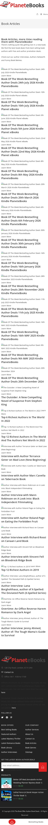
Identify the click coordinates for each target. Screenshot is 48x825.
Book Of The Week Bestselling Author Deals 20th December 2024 (22, 379)
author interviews (21, 57)
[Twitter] (2, 717)
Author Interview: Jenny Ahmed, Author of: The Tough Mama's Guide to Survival (23, 631)
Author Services (32, 729)
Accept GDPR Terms (13, 770)
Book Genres (30, 747)
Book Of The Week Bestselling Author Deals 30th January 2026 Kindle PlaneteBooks (20, 243)
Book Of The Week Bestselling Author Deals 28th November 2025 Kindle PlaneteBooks (22, 289)
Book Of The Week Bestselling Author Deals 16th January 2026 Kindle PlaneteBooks (20, 266)
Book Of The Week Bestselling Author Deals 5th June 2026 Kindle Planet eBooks (22, 128)
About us (29, 734)
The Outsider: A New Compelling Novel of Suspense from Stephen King (21, 401)
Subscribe (43, 767)
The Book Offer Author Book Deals (27, 811)
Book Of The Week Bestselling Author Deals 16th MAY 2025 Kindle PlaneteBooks (23, 335)
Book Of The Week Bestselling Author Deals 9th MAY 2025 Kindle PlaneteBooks (22, 358)
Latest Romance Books (10, 743)
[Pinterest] (11, 717)
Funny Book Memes (13, 60)
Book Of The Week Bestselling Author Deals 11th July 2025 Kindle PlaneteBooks (22, 312)
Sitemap (28, 752)
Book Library (6, 747)
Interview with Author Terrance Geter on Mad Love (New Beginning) (23, 457)
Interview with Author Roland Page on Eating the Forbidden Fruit (23, 519)
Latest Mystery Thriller (10, 738)
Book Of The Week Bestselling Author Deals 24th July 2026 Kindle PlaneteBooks (22, 82)
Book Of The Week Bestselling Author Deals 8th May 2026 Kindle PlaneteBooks (22, 174)
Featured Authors (8, 734)
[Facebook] (7, 717)
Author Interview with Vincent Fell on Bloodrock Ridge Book (22, 558)
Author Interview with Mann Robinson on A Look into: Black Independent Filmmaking (20, 498)
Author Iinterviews (9, 752)
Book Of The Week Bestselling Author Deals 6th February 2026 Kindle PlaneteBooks (21, 220)
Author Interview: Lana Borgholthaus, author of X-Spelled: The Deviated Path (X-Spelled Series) (23, 589)
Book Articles (30, 743)
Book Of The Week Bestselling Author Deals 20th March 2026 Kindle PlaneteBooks (20, 197)
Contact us (30, 738)
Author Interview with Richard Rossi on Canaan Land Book (23, 539)
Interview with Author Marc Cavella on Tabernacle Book (23, 477)
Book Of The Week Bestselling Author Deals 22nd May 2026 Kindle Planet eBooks (23, 151)
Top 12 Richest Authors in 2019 (20, 570)
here (3, 692)
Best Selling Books (9, 729)
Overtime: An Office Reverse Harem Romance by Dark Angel (23, 610)
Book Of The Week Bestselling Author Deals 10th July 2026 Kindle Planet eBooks (22, 105)
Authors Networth (37, 57)
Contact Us (9, 672)
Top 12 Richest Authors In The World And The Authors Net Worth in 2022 (23, 438)
